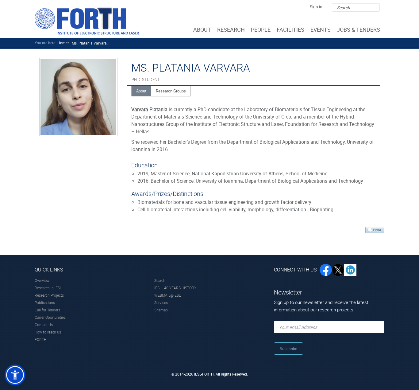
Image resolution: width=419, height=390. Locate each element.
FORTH (40, 339)
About (141, 91)
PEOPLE (261, 29)
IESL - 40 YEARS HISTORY (175, 287)
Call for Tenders (47, 309)
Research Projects (49, 295)
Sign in (316, 7)
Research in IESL (48, 287)
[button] (15, 375)
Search (159, 280)
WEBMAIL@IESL (167, 295)
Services (161, 302)
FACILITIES (290, 29)
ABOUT (202, 29)
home (62, 42)
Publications (45, 302)
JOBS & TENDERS (358, 29)
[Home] (87, 20)
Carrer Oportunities (50, 317)
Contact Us (44, 324)
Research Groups (171, 91)
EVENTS (320, 29)
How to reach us (48, 332)
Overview (42, 280)
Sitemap (161, 309)
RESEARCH (231, 29)
